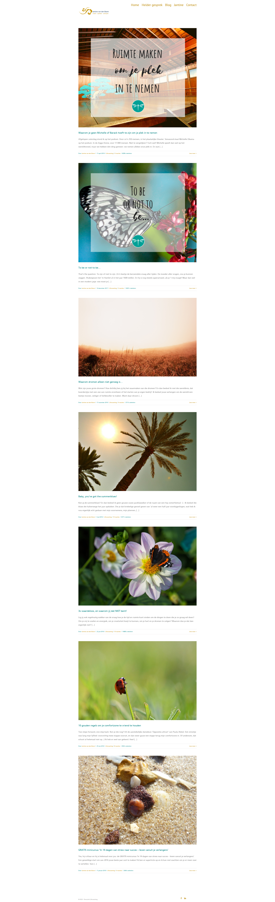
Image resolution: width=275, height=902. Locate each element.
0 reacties (118, 153)
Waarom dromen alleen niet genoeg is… (100, 382)
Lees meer (192, 153)
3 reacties (121, 288)
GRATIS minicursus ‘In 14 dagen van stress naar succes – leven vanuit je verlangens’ (123, 850)
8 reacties (117, 746)
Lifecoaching (109, 153)
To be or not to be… (89, 268)
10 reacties (116, 517)
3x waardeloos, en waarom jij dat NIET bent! (102, 611)
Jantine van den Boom (88, 153)
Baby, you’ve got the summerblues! (97, 496)
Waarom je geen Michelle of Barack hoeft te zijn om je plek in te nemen (117, 133)
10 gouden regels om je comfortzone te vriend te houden (109, 725)
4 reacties (121, 402)
